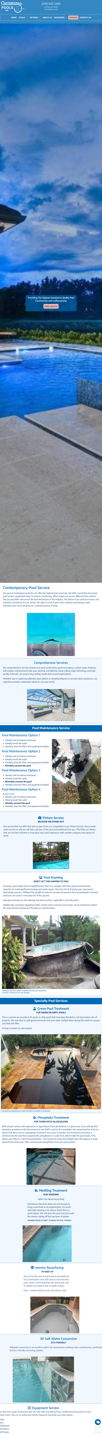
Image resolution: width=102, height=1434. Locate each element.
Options (34, 17)
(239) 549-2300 (51, 3)
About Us (47, 17)
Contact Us (85, 17)
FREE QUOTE (51, 306)
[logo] (12, 7)
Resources (59, 17)
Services (73, 17)
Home (14, 17)
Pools (22, 17)
